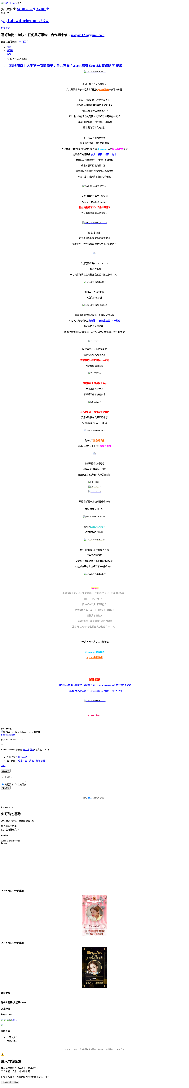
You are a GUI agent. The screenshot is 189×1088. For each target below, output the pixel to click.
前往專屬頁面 (94, 915)
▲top (3, 765)
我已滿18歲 (6, 1082)
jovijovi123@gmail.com (87, 35)
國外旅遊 (22, 757)
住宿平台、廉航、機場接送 (31, 761)
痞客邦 (26, 749)
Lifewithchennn (8, 735)
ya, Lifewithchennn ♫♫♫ (25, 20)
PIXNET (74, 1049)
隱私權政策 (110, 1049)
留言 (32, 749)
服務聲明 (120, 1049)
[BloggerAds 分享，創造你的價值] (94, 904)
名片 (9, 54)
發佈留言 (5, 788)
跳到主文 (5, 28)
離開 (16, 1082)
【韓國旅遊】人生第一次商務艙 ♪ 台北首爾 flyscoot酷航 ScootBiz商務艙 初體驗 (64, 65)
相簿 (9, 47)
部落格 (10, 50)
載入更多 (5, 771)
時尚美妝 (23, 42)
